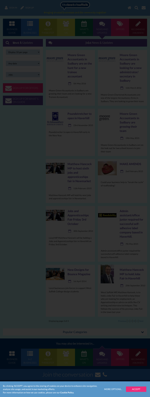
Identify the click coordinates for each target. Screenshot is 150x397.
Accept (136, 389)
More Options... (113, 389)
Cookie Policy (67, 392)
